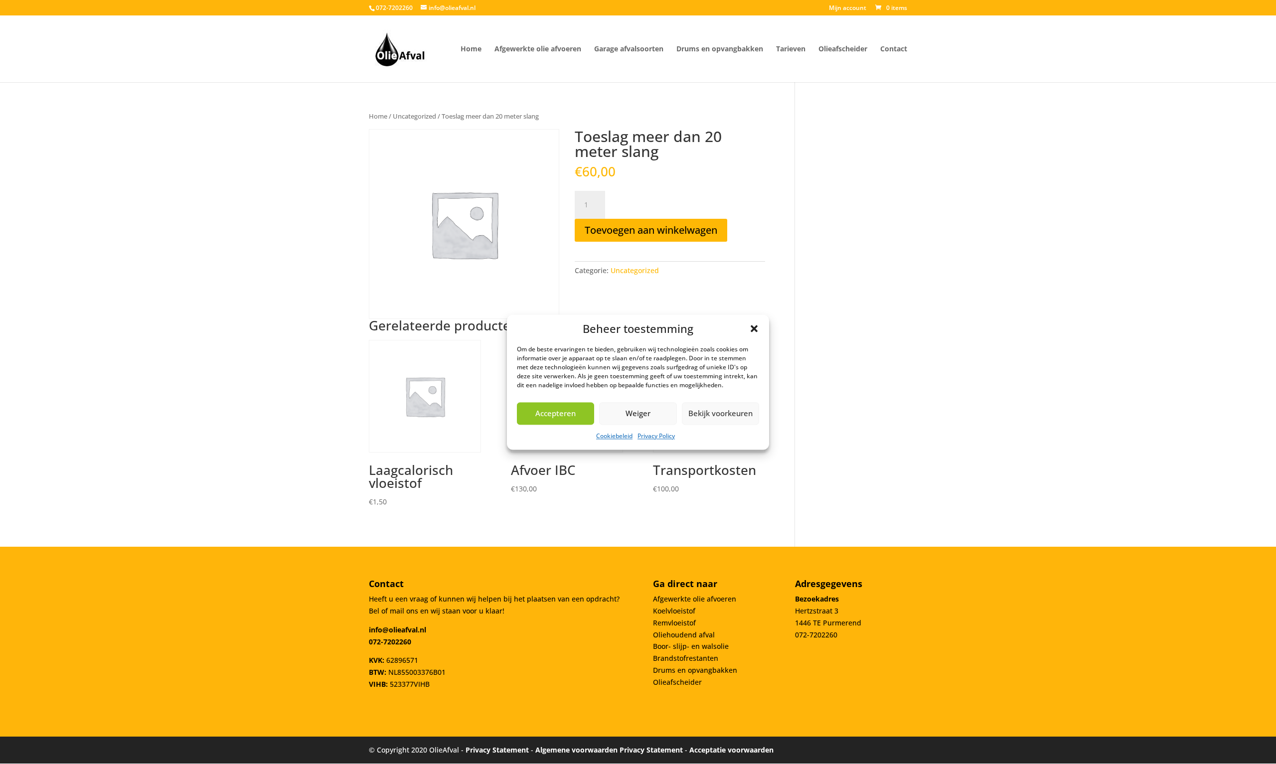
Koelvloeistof (674, 610)
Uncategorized (414, 116)
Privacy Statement (497, 750)
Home (378, 116)
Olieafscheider (677, 682)
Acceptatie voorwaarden (731, 750)
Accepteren (555, 414)
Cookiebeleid (614, 436)
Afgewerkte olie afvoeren (694, 599)
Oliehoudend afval (684, 634)
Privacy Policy (656, 436)
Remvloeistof (674, 622)
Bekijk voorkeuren (720, 414)
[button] (754, 328)
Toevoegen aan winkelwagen (651, 230)
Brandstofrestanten (685, 658)
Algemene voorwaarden (576, 750)
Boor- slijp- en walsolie (691, 646)
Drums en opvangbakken (695, 670)
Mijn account (847, 8)
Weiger (638, 414)
